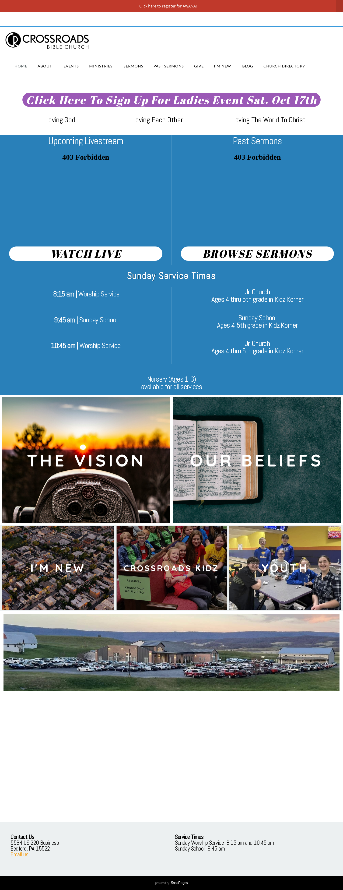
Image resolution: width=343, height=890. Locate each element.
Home (20, 66)
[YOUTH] (285, 609)
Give (199, 66)
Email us (19, 854)
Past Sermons (169, 66)
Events (71, 66)
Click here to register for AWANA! (168, 6)
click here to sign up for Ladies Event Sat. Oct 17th (171, 100)
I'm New (223, 66)
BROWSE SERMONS (257, 253)
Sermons (133, 66)
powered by (171, 883)
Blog (247, 66)
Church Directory (284, 66)
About (45, 66)
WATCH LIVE (86, 253)
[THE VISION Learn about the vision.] (86, 523)
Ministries (101, 66)
